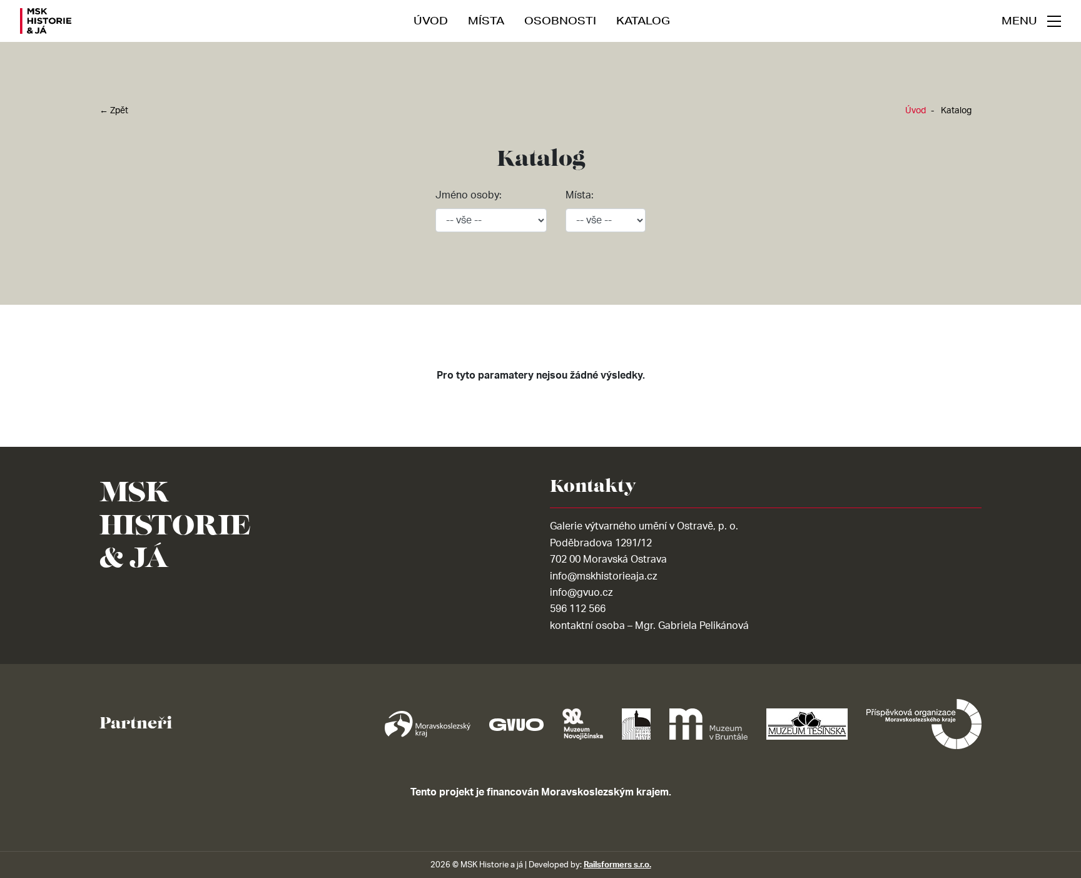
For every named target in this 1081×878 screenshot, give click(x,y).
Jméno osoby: (468, 195)
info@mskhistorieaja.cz (603, 576)
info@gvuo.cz (581, 593)
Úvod (431, 20)
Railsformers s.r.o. (617, 865)
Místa (486, 20)
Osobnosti (560, 20)
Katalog (643, 20)
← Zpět (113, 110)
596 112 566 (578, 609)
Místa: (580, 195)
